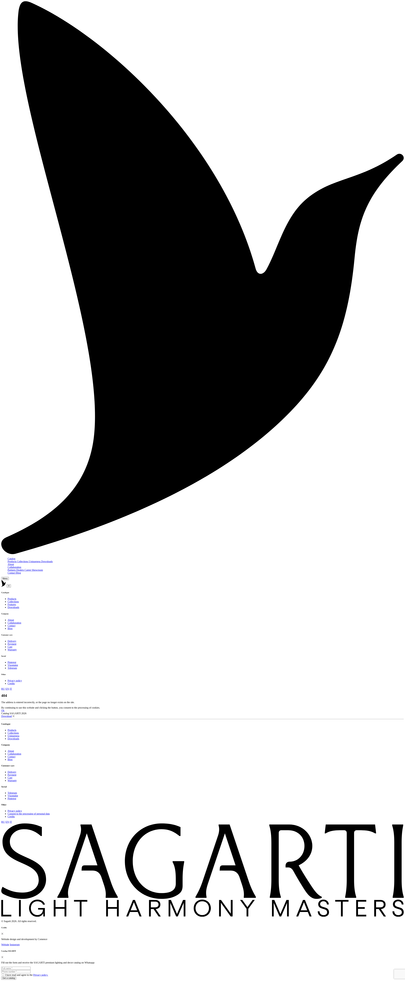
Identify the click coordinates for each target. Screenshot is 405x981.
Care (10, 646)
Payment (12, 644)
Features (12, 604)
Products (12, 561)
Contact (12, 572)
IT (11, 689)
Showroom (37, 570)
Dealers (20, 570)
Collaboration (14, 567)
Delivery (12, 641)
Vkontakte (13, 665)
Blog (18, 572)
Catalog (11, 558)
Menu (5, 578)
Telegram (12, 668)
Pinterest (12, 662)
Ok (2, 710)
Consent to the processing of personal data (29, 813)
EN (7, 689)
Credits (11, 683)
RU (3, 689)
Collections (23, 561)
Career (28, 570)
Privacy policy (15, 680)
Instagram (15, 944)
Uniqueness (35, 561)
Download (6, 716)
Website (5, 944)
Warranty (12, 649)
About (11, 564)
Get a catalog (9, 978)
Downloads (47, 561)
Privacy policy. (40, 975)
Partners (12, 570)
